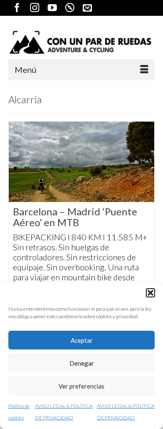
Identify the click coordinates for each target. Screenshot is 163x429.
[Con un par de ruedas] (81, 42)
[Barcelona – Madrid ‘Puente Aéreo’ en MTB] (81, 162)
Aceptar (82, 340)
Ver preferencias (81, 386)
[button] (150, 293)
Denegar (81, 363)
